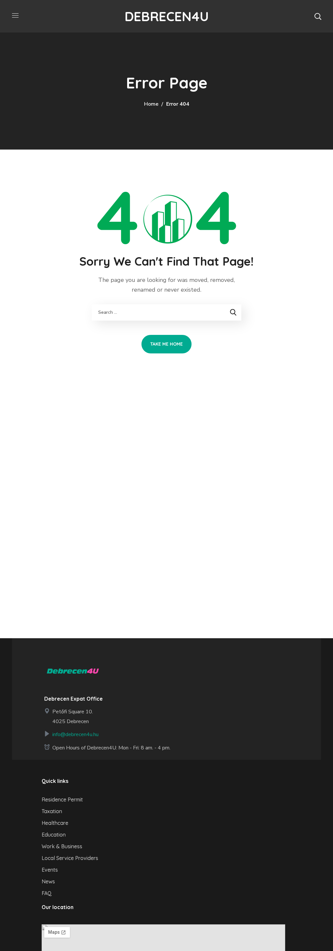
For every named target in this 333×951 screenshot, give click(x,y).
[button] (317, 16)
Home (151, 104)
